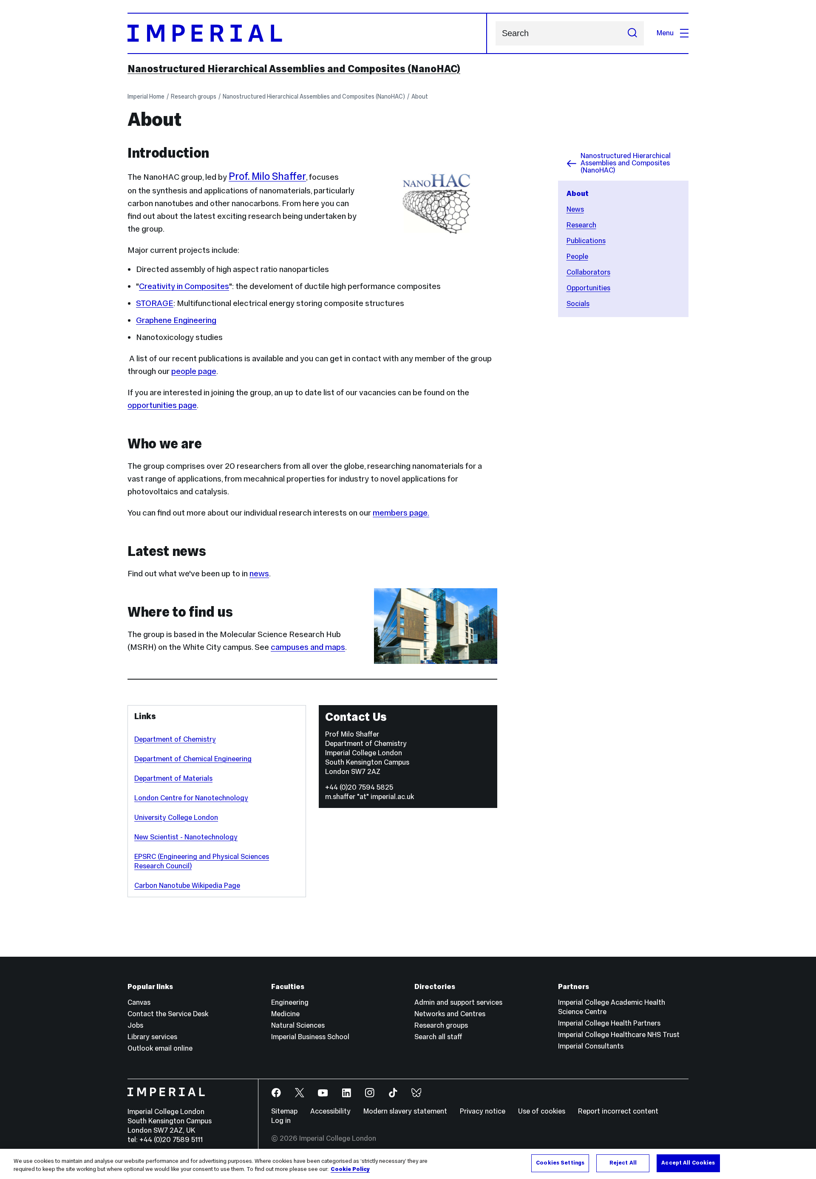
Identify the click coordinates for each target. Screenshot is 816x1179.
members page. (401, 512)
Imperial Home (146, 96)
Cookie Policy (350, 1169)
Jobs (135, 1025)
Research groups (193, 96)
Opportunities (588, 287)
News (575, 209)
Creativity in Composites (184, 286)
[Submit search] (632, 33)
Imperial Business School (310, 1036)
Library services (152, 1036)
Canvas (139, 1002)
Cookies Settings (560, 1162)
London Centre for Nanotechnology (191, 798)
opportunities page (162, 405)
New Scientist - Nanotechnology (186, 837)
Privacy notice (482, 1111)
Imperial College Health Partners (609, 1023)
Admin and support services (458, 1002)
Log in (281, 1120)
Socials (578, 303)
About (419, 96)
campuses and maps (308, 647)
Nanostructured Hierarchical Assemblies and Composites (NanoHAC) (294, 69)
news (259, 573)
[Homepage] (307, 33)
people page (193, 371)
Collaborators (588, 272)
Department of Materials (173, 778)
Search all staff (438, 1036)
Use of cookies (541, 1111)
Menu (665, 32)
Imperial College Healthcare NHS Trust (619, 1034)
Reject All (623, 1162)
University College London (176, 817)
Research (581, 225)
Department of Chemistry (175, 739)
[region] (408, 1164)
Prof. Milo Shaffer (267, 176)
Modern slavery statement (405, 1111)
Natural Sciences (298, 1025)
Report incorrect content (618, 1111)
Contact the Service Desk (168, 1013)
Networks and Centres (449, 1013)
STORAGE (154, 303)
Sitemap (284, 1111)
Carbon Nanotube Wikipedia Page (187, 885)
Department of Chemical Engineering (193, 758)
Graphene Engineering (176, 320)
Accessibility (330, 1111)
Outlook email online (160, 1048)
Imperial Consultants (590, 1046)
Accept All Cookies (688, 1162)
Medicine (285, 1013)
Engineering (290, 1002)
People (577, 256)
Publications (586, 240)
